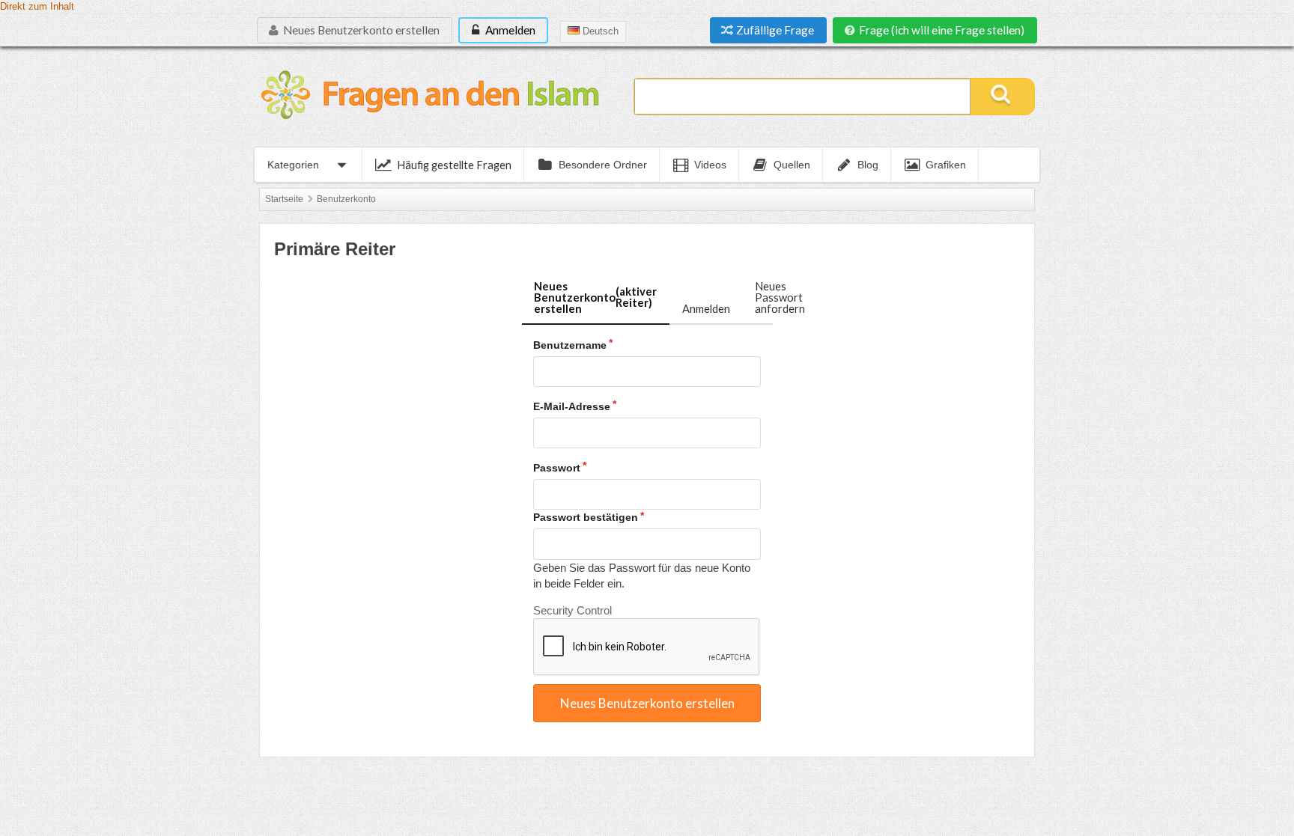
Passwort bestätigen (585, 517)
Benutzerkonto (346, 199)
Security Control (572, 610)
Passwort (556, 468)
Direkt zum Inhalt (37, 6)
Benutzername (570, 345)
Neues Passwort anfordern (780, 296)
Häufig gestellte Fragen (454, 164)
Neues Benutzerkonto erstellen (360, 30)
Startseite (284, 199)
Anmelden (509, 30)
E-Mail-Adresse (571, 406)
